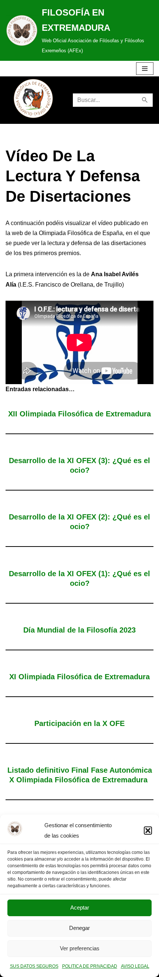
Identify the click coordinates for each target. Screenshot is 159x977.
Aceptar (79, 907)
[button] (148, 830)
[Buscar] (145, 100)
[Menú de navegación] (144, 68)
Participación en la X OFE (79, 723)
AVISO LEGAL (135, 966)
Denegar (79, 928)
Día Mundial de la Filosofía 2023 (79, 630)
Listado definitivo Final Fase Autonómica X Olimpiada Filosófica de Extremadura (79, 775)
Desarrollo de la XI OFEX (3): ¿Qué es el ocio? (79, 465)
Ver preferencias (79, 948)
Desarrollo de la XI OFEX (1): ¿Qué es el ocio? (79, 578)
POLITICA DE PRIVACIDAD (89, 966)
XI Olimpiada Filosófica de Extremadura (79, 677)
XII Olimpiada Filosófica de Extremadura (79, 414)
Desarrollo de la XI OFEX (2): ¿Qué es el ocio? (79, 522)
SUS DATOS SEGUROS (34, 966)
